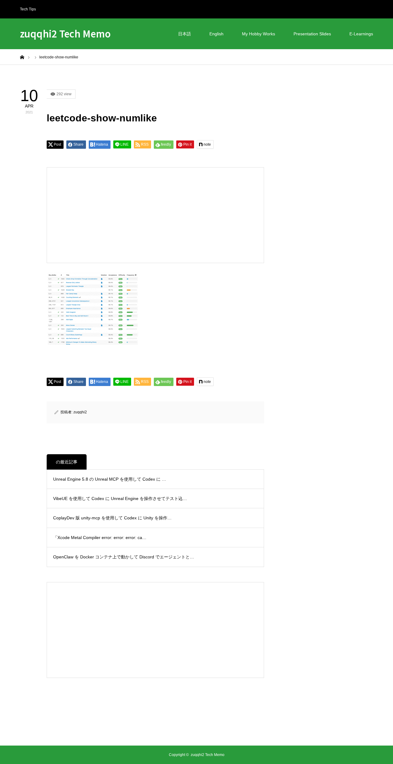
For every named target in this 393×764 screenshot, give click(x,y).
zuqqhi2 (80, 412)
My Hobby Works (258, 33)
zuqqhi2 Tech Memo (65, 33)
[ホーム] (22, 56)
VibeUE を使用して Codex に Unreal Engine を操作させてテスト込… (120, 498)
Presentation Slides (312, 33)
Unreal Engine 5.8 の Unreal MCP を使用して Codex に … (109, 479)
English (216, 33)
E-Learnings (361, 33)
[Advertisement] (104, 215)
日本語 (184, 33)
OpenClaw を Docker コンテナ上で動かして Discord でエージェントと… (123, 556)
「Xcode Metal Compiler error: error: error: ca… (99, 537)
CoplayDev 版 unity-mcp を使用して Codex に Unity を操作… (112, 517)
